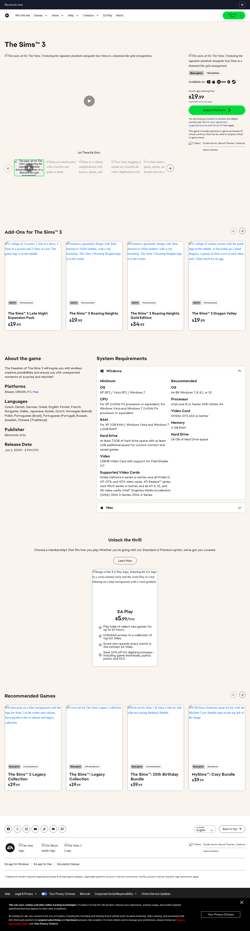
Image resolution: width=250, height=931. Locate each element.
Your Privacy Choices (221, 914)
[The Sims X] (17, 829)
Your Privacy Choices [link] (62, 894)
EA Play (107, 15)
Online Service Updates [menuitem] (156, 894)
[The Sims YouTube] (35, 829)
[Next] (170, 168)
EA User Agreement (217, 122)
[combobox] (205, 829)
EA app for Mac (43, 864)
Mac (36, 392)
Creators (88, 15)
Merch (120, 15)
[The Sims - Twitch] (62, 829)
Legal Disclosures (198, 125)
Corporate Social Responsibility (114, 894)
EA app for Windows (17, 864)
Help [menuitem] (7, 894)
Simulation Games (68, 864)
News (55, 15)
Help (71, 15)
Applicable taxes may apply (200, 101)
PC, (30, 392)
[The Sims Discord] (53, 829)
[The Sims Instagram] (26, 829)
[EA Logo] (7, 15)
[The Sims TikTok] (44, 829)
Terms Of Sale (220, 125)
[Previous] (8, 168)
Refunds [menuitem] (85, 894)
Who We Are (22, 15)
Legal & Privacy (24, 894)
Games (38, 15)
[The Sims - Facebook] (8, 829)
